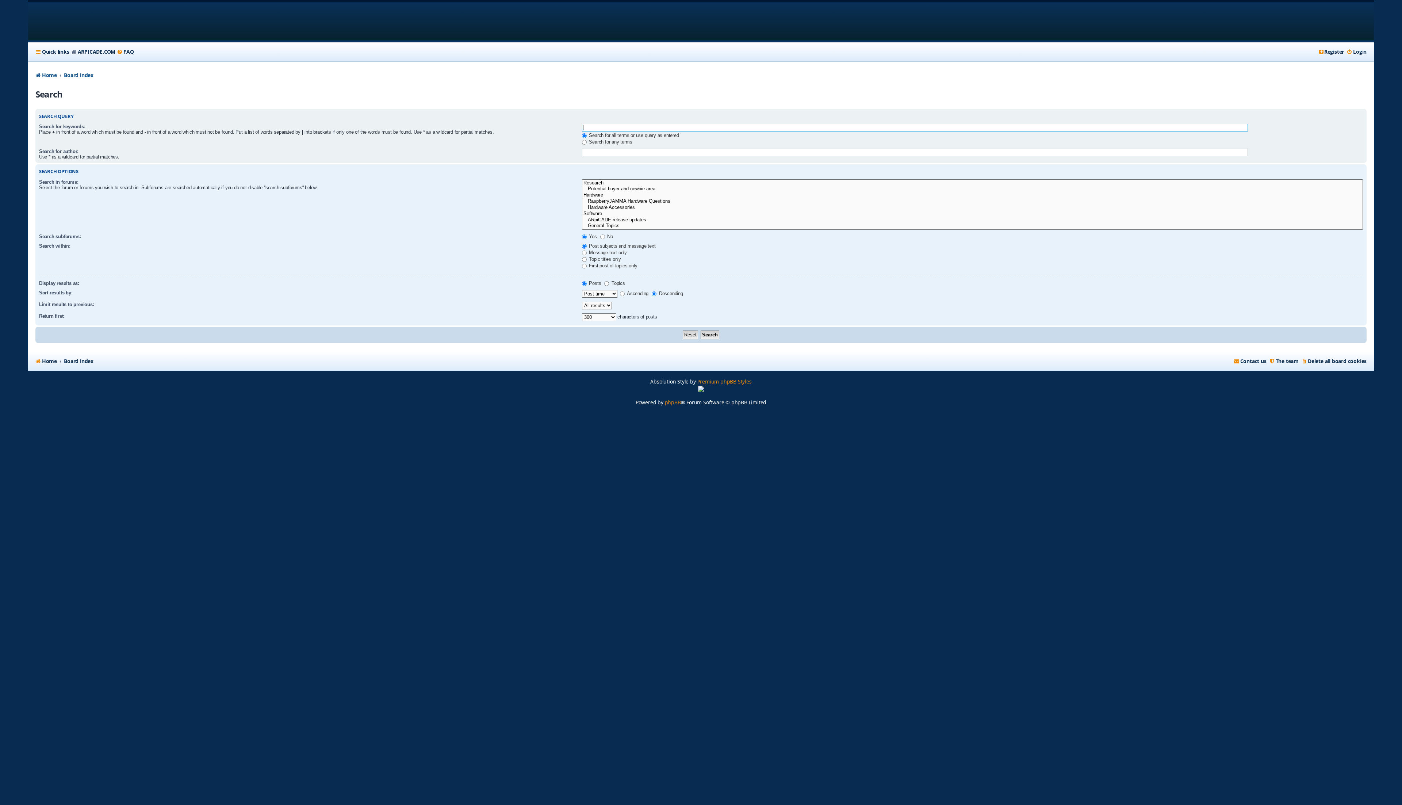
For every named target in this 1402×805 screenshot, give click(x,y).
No (609, 236)
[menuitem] (125, 52)
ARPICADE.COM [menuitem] (97, 51)
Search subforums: (60, 236)
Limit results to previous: (66, 304)
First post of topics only (612, 265)
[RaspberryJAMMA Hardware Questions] (973, 201)
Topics (617, 283)
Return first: (52, 316)
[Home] (82, 22)
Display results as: (59, 283)
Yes (592, 236)
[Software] (973, 214)
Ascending (637, 293)
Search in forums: (58, 182)
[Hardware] (973, 195)
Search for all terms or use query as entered (633, 135)
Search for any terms (610, 142)
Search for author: (58, 151)
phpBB (673, 402)
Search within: (54, 246)
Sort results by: (56, 292)
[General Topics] (973, 226)
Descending (670, 293)
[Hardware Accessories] (973, 208)
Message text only (607, 252)
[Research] (973, 183)
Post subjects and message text (622, 246)
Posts (594, 283)
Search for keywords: (62, 126)
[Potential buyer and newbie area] (973, 189)
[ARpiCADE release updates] (973, 220)
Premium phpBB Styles (724, 381)
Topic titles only (604, 259)
